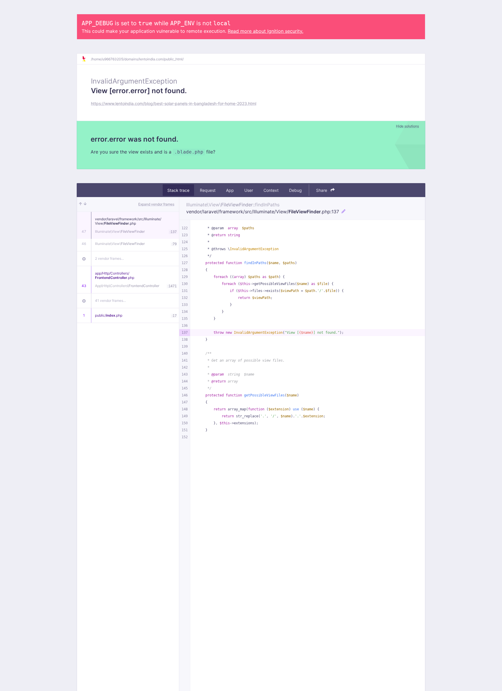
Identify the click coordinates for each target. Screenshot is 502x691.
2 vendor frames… (109, 258)
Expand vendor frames (156, 204)
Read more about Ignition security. (265, 31)
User (248, 190)
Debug (295, 190)
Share (322, 190)
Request (208, 190)
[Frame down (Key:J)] (85, 204)
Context (271, 190)
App (230, 190)
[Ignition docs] (86, 59)
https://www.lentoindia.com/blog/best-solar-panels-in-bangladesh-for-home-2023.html (173, 103)
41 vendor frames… (110, 300)
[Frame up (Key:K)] (80, 204)
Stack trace (178, 190)
